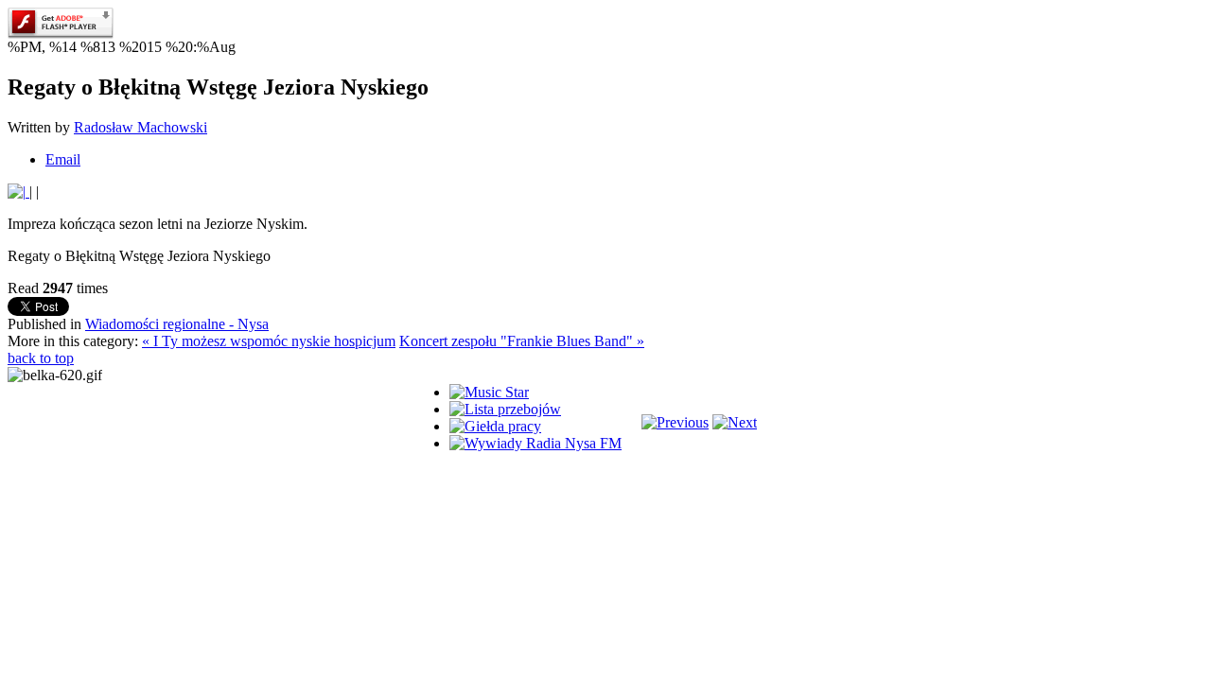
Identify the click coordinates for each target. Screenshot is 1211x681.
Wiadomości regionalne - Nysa (177, 324)
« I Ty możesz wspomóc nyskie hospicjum (268, 341)
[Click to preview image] (18, 191)
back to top (41, 358)
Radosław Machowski (140, 127)
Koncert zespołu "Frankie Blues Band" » (521, 341)
